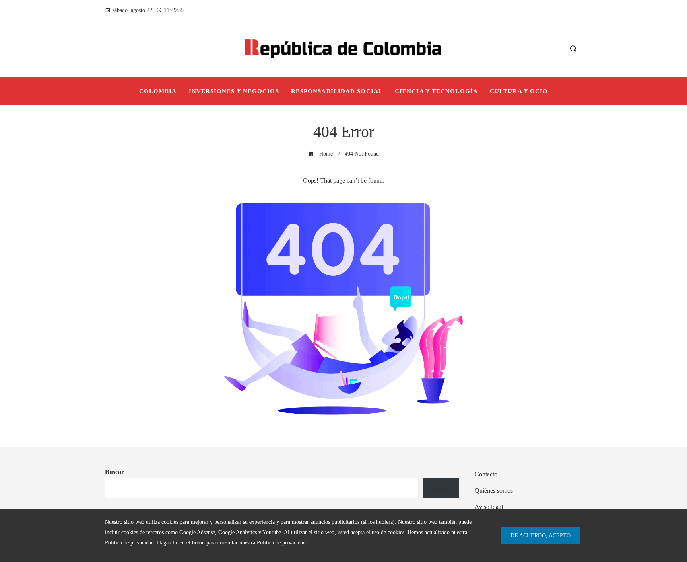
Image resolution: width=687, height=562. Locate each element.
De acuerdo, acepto (540, 535)
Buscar (114, 471)
